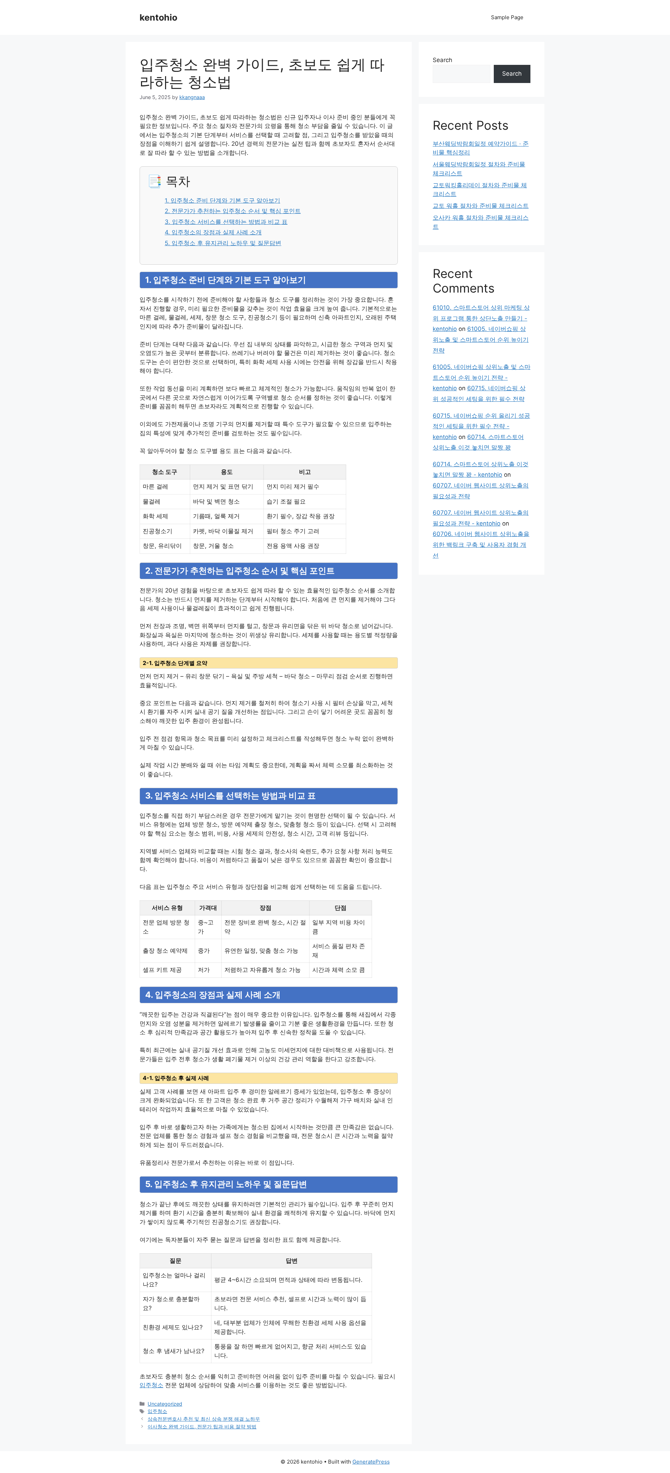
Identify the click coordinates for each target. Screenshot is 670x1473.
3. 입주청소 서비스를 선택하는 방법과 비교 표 (226, 221)
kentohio (158, 17)
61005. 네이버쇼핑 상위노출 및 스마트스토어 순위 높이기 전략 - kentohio (481, 377)
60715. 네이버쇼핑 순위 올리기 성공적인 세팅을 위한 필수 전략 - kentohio (481, 426)
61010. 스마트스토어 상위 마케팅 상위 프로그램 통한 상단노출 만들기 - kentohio (481, 318)
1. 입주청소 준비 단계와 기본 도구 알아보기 (222, 200)
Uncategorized (165, 1404)
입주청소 (151, 1385)
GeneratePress (371, 1461)
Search (442, 59)
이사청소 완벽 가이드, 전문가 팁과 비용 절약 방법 (202, 1426)
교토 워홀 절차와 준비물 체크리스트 (481, 205)
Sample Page (507, 17)
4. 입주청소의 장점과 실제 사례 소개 (213, 232)
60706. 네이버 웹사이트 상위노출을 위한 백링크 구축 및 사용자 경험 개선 (481, 544)
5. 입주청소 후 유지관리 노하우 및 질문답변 (223, 243)
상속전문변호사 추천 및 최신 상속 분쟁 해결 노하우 (204, 1419)
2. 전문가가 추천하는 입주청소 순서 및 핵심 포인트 (233, 210)
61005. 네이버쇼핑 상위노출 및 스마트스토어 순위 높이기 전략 (481, 339)
